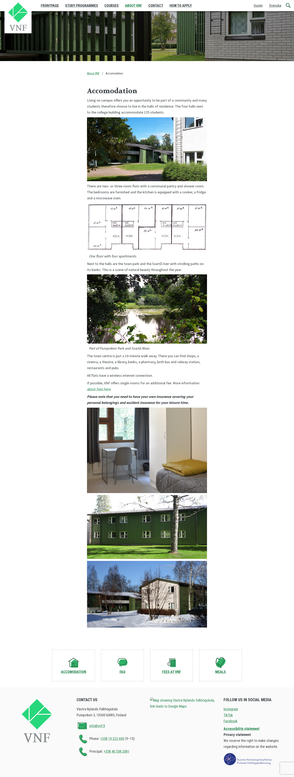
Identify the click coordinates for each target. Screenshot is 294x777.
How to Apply (181, 5)
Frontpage (50, 5)
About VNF (133, 5)
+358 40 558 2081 (116, 751)
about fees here (99, 389)
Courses (111, 5)
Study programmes (81, 5)
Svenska (275, 5)
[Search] (288, 6)
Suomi (258, 5)
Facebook (230, 721)
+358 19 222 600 (112, 738)
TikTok (228, 715)
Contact (155, 5)
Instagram (231, 709)
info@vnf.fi (97, 726)
